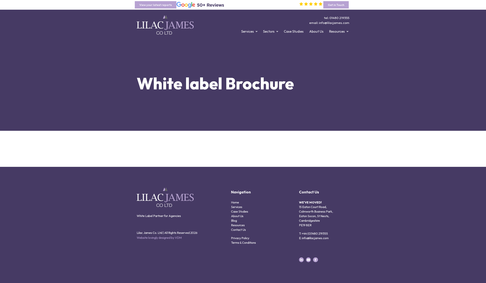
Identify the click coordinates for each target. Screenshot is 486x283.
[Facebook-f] (315, 259)
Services (247, 31)
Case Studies (294, 31)
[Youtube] (308, 259)
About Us (316, 31)
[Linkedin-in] (301, 259)
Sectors (269, 31)
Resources (337, 31)
